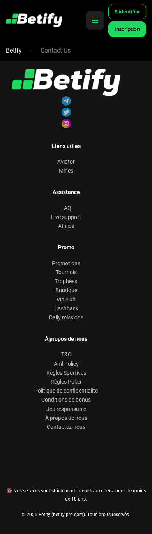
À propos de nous (66, 418)
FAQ (66, 208)
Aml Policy (66, 364)
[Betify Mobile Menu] (95, 20)
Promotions (66, 263)
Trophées (66, 281)
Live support (66, 217)
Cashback (66, 308)
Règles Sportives (66, 373)
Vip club (66, 299)
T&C (66, 354)
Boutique (66, 290)
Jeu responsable (66, 409)
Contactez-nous (66, 427)
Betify (14, 50)
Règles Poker (66, 382)
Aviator (66, 162)
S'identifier (127, 11)
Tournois (66, 272)
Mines (66, 170)
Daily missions (66, 317)
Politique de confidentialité (66, 391)
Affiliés (66, 226)
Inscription (127, 29)
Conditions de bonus (66, 400)
